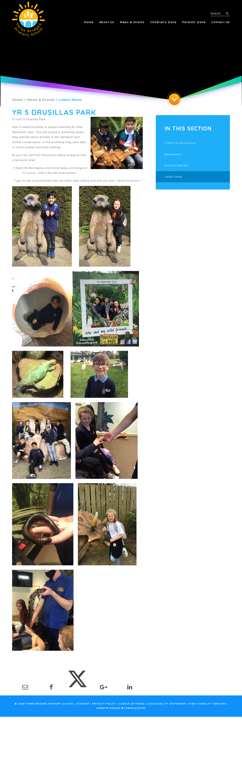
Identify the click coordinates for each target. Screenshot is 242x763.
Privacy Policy (104, 703)
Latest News (70, 99)
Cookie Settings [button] (131, 703)
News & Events (41, 99)
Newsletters (173, 154)
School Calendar (176, 165)
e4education (136, 708)
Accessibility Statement (166, 703)
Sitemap (83, 703)
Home (17, 99)
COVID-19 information (180, 143)
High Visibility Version (207, 703)
